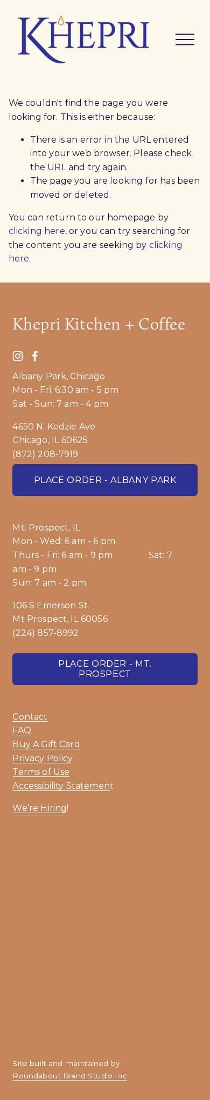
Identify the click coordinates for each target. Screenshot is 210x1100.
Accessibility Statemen (61, 786)
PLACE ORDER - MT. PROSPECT (105, 669)
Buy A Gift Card (46, 744)
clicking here (37, 231)
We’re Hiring (39, 808)
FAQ (21, 730)
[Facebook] (35, 356)
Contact (29, 717)
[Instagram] (17, 356)
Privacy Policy (42, 758)
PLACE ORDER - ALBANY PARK (105, 480)
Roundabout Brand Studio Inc (69, 1075)
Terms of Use (40, 772)
